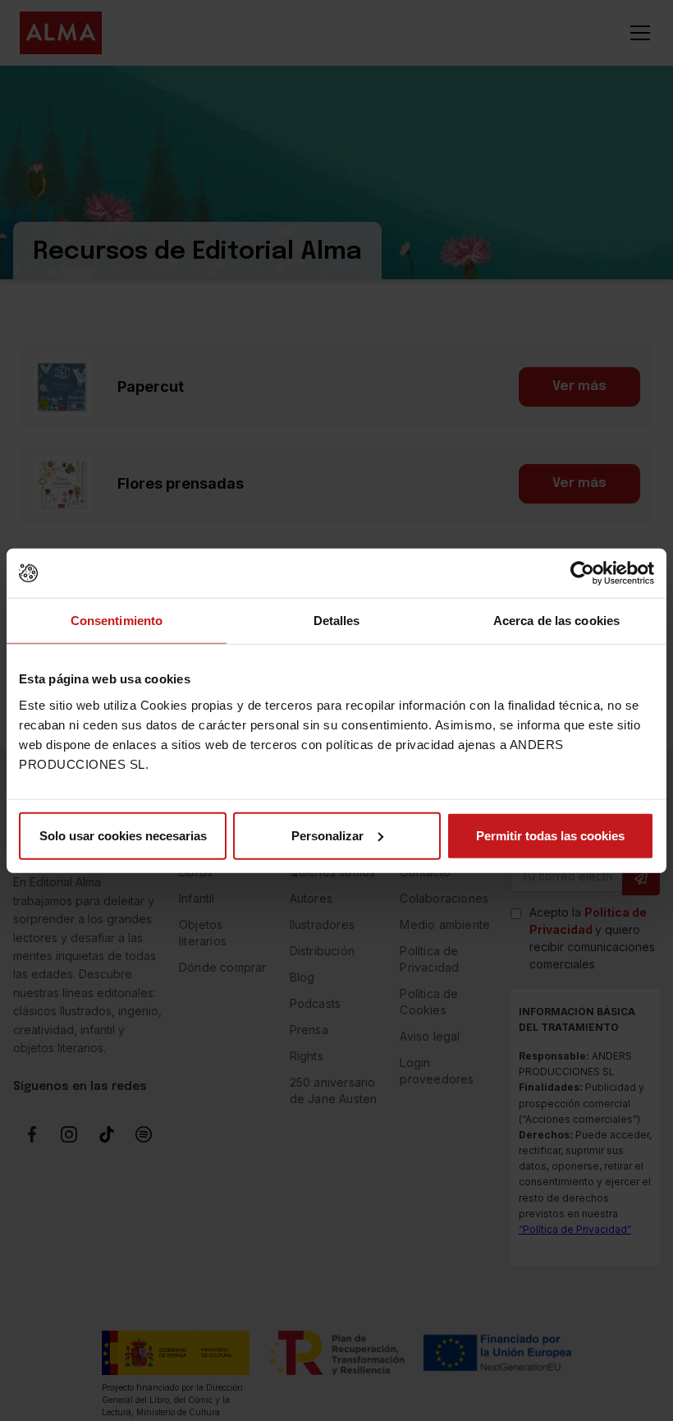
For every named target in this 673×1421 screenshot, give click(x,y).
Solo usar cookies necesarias (123, 835)
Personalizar (327, 835)
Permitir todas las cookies (550, 835)
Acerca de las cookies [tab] (556, 621)
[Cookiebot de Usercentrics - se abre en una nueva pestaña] (582, 573)
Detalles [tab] (337, 621)
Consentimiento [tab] (117, 621)
